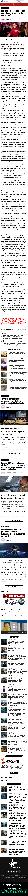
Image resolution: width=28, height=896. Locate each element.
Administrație (7, 877)
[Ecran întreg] (25, 632)
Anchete (7, 879)
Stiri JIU (12, 891)
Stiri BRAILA (17, 894)
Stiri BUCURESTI (9, 890)
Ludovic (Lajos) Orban (20, 329)
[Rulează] (3, 632)
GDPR (23, 879)
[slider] (13, 632)
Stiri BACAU (21, 889)
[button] (14, 627)
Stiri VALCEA (11, 894)
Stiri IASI (8, 891)
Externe (18, 877)
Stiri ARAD (9, 889)
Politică (13, 877)
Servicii (18, 879)
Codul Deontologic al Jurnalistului (13, 875)
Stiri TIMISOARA (22, 893)
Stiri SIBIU (15, 893)
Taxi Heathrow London (6, 777)
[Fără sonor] (22, 632)
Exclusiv (23, 877)
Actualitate (24, 875)
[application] (14, 627)
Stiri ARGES (15, 889)
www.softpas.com (5, 780)
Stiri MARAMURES (19, 891)
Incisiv (8, 19)
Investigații (13, 879)
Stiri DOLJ (21, 890)
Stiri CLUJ (16, 890)
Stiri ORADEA (9, 893)
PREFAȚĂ (2, 875)
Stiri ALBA (3, 889)
